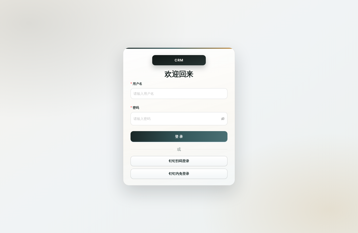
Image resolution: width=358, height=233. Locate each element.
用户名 (137, 84)
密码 (136, 107)
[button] (223, 118)
